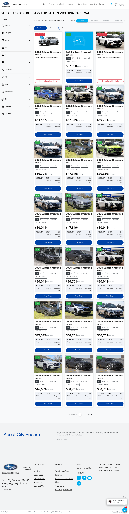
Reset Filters (40, 28)
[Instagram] (79, 483)
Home (45, 4)
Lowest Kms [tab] (106, 20)
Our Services (82, 4)
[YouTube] (89, 478)
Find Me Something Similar (48, 81)
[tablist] (100, 21)
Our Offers (70, 4)
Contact (101, 4)
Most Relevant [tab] (94, 20)
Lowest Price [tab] (118, 20)
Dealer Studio (123, 512)
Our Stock (60, 4)
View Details (79, 81)
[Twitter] (84, 478)
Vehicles (51, 4)
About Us (92, 4)
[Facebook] (79, 478)
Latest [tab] (82, 20)
